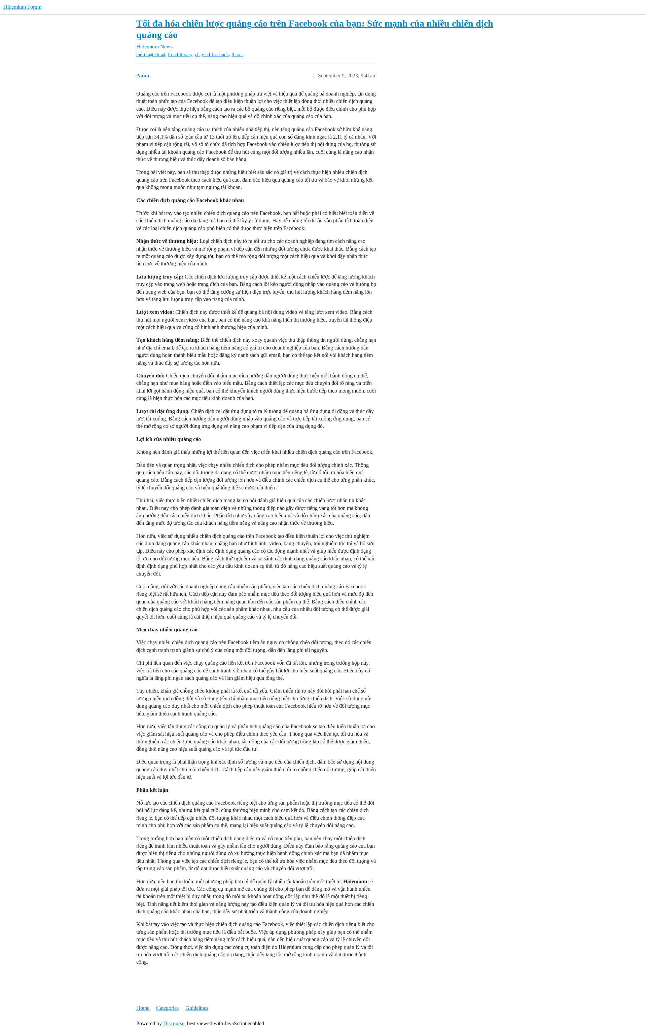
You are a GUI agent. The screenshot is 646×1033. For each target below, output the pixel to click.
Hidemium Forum (22, 7)
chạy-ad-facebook (212, 54)
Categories (167, 1008)
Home (142, 1008)
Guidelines (196, 1008)
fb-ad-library (180, 54)
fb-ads (237, 54)
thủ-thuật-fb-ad (150, 54)
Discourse (173, 1023)
